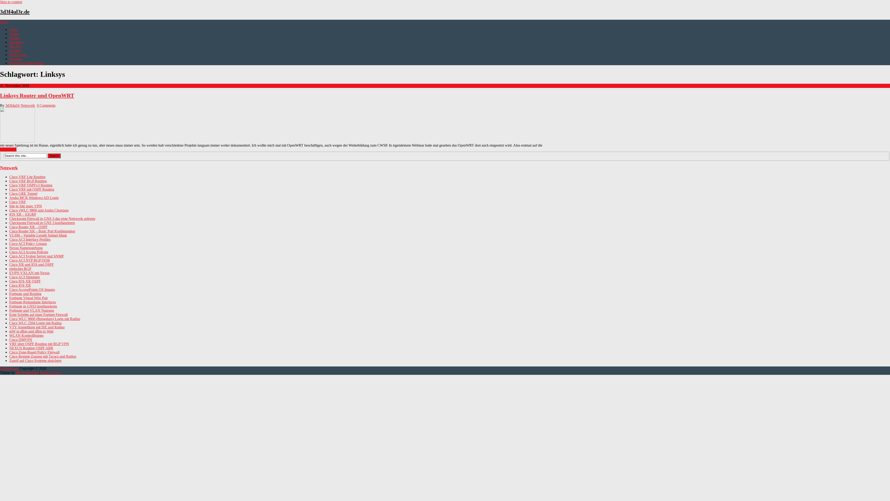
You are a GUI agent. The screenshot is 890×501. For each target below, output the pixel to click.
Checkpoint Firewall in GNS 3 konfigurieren (42, 223)
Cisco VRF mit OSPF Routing (31, 189)
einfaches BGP (20, 269)
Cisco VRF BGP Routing (28, 181)
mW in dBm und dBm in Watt (31, 331)
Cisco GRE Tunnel (23, 194)
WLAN (15, 46)
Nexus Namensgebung (26, 248)
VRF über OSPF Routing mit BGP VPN (39, 344)
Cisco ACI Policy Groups (28, 244)
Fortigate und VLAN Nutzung (31, 310)
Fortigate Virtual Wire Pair (28, 298)
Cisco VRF (17, 202)
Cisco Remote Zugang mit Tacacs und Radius (42, 356)
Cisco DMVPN (20, 340)
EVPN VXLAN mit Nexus (29, 273)
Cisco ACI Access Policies (28, 252)
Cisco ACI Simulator (24, 277)
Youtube (15, 59)
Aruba (14, 34)
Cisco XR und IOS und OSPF (31, 265)
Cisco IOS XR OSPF (25, 281)
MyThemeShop (27, 373)
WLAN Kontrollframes (26, 335)
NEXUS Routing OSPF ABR (31, 348)
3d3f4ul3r (12, 105)
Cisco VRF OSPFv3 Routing (30, 185)
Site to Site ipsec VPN (25, 206)
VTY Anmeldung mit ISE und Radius (37, 327)
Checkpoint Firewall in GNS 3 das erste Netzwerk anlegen (52, 219)
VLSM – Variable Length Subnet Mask (38, 235)
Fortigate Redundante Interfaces (32, 302)
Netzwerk (28, 105)
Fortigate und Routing (25, 294)
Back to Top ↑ (51, 373)
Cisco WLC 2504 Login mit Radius (35, 323)
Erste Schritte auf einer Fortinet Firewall (38, 315)
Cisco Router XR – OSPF (28, 227)
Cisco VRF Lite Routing (27, 177)
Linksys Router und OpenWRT (37, 96)
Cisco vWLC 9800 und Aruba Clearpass (39, 210)
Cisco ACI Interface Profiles (30, 239)
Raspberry (16, 42)
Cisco (13, 30)
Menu (4, 22)
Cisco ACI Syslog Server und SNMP (36, 256)
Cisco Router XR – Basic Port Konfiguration (42, 231)
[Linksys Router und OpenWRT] (445, 125)
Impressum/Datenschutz (26, 63)
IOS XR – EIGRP (22, 214)
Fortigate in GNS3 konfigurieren (33, 306)
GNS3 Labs (18, 55)
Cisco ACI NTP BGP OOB (29, 260)
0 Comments (46, 105)
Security (15, 50)
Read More (8, 149)
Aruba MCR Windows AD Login (34, 198)
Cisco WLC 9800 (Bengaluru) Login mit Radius (44, 319)
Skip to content (11, 2)
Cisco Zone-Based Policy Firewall (34, 352)
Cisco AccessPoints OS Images (32, 290)
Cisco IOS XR (20, 285)
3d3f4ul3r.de (15, 12)
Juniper (14, 38)
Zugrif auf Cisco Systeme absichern (35, 361)
